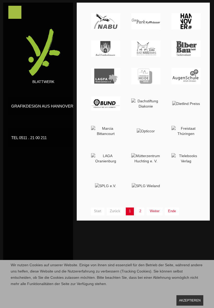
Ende (172, 211)
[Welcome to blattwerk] (43, 55)
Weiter (154, 211)
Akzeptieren (190, 300)
